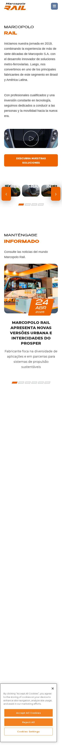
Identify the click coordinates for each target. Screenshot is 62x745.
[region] (28, 712)
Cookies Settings (28, 731)
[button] (21, 204)
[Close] (52, 688)
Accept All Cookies (28, 712)
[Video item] (31, 138)
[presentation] (6, 194)
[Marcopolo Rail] (15, 6)
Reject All (28, 722)
